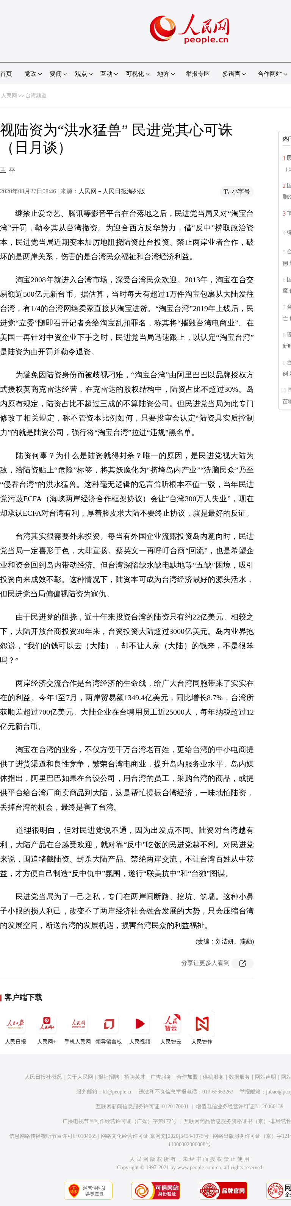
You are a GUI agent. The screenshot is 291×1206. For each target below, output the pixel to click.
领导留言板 (108, 1042)
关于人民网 (80, 1077)
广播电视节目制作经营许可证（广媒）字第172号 (120, 1121)
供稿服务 (213, 1077)
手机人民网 (77, 1042)
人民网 (9, 96)
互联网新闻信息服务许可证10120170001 (142, 1106)
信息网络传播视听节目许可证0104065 (53, 1136)
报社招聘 (108, 1077)
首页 (6, 73)
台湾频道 (36, 96)
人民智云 (170, 1042)
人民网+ (46, 1042)
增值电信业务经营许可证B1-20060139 (239, 1106)
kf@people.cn (118, 1092)
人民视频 (139, 1042)
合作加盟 (187, 1077)
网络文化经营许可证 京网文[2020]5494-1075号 (155, 1136)
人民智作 (202, 1042)
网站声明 (265, 1077)
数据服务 (239, 1077)
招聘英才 (135, 1077)
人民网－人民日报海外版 (111, 191)
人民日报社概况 (43, 1077)
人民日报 (15, 1042)
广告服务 (161, 1077)
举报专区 (198, 73)
